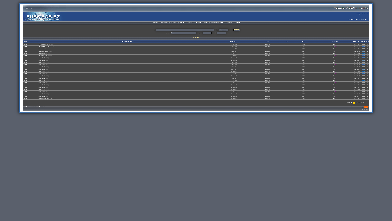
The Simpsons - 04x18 (44, 44)
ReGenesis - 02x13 (43, 51)
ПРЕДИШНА (350, 103)
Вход (358, 14)
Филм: (153, 30)
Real (334, 44)
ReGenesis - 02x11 (43, 55)
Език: (217, 30)
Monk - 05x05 (41, 71)
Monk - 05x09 (41, 62)
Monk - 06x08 (41, 60)
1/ (367, 67)
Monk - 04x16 (41, 76)
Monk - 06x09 (41, 58)
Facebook (229, 22)
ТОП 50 (190, 22)
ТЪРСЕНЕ (174, 22)
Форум (25, 44)
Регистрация (364, 14)
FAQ (26, 106)
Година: (200, 33)
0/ (367, 44)
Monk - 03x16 (41, 94)
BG (27, 8)
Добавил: (168, 33)
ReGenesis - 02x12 (43, 53)
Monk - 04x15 (41, 80)
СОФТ (206, 22)
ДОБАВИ (182, 22)
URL (355, 44)
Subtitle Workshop (216, 22)
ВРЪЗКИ (198, 22)
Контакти (33, 106)
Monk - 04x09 (41, 85)
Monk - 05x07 (41, 67)
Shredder (40, 49)
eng (30, 8)
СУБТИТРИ (164, 22)
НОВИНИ (155, 22)
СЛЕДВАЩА (360, 103)
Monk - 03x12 (41, 96)
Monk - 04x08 (41, 89)
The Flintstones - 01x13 (44, 46)
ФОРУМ (238, 22)
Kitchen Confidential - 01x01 (45, 98)
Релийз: (215, 33)
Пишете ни (42, 106)
